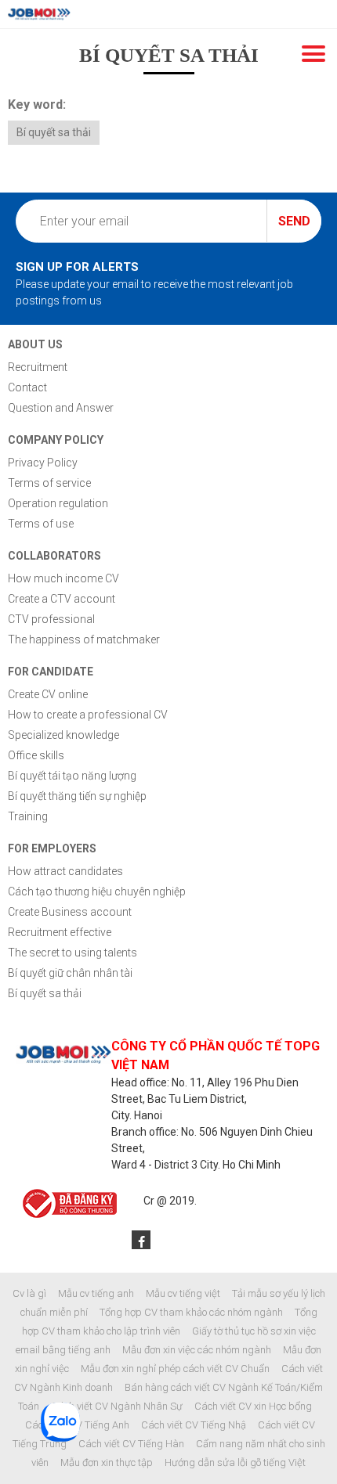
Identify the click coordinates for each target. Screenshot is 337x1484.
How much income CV (63, 578)
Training (28, 816)
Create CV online (48, 694)
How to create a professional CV (88, 714)
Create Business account (70, 912)
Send (294, 221)
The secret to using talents (72, 952)
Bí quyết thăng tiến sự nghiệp (77, 796)
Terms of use (41, 523)
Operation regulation (58, 503)
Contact (27, 387)
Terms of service (49, 483)
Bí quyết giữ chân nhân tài (70, 973)
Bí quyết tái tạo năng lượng (72, 775)
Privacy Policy (43, 462)
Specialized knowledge (63, 735)
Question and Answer (61, 408)
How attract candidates (65, 871)
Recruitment (37, 367)
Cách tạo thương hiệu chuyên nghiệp (97, 891)
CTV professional (51, 619)
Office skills (36, 755)
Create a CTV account (61, 599)
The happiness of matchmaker (84, 639)
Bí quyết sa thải (53, 132)
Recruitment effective (59, 932)
